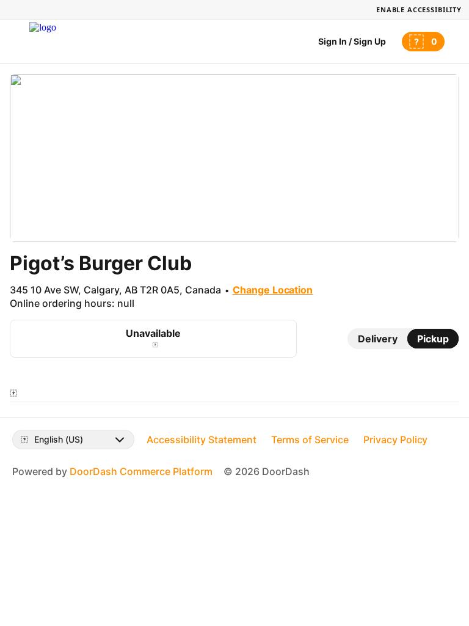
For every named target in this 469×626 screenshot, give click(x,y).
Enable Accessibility (419, 9)
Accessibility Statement (201, 439)
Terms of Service (310, 439)
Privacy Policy (395, 439)
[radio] (377, 338)
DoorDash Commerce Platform (141, 471)
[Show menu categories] (13, 393)
